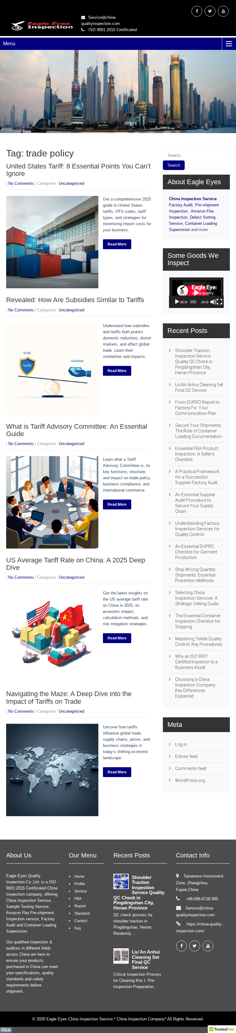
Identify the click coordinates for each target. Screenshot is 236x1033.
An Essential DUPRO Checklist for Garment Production (196, 552)
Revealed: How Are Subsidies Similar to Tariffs (75, 300)
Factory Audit (181, 205)
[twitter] (210, 11)
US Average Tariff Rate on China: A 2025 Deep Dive (75, 563)
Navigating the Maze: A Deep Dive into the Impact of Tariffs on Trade (69, 697)
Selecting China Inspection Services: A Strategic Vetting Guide (196, 598)
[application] (196, 292)
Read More (117, 244)
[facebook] (196, 11)
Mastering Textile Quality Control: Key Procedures (198, 641)
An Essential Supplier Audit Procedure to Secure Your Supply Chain (195, 503)
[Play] (177, 302)
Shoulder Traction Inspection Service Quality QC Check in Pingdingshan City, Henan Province (193, 361)
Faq (77, 928)
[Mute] (213, 302)
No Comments (21, 183)
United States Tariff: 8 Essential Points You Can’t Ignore (78, 169)
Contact (80, 921)
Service (80, 891)
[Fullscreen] (219, 302)
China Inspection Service (193, 198)
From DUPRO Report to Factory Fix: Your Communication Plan (197, 408)
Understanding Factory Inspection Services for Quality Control (197, 529)
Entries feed (186, 756)
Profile (79, 884)
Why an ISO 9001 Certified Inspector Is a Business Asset (196, 662)
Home (79, 876)
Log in (181, 744)
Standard (82, 913)
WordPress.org (190, 780)
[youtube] (223, 11)
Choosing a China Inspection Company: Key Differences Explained (195, 688)
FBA (77, 899)
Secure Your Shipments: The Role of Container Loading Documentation (198, 431)
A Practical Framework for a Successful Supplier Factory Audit (197, 477)
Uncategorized (71, 183)
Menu (9, 43)
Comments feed (190, 768)
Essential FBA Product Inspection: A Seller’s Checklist (196, 454)
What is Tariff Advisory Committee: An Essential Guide (76, 430)
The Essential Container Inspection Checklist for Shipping (198, 621)
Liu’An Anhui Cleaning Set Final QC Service (199, 387)
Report (80, 906)
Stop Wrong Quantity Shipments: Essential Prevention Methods (195, 575)
